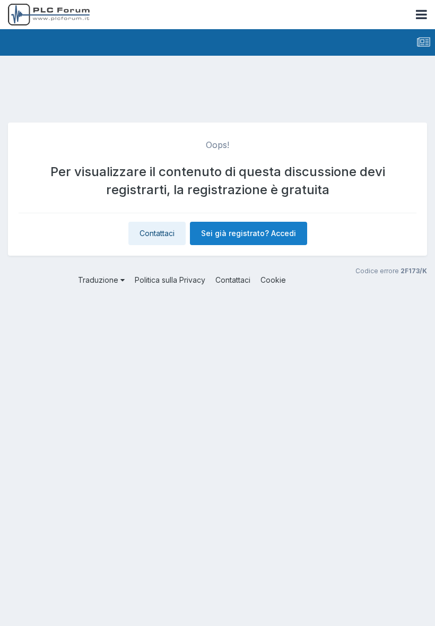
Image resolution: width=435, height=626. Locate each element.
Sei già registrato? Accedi (248, 233)
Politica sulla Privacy (170, 279)
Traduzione (99, 279)
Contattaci (157, 233)
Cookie (273, 279)
